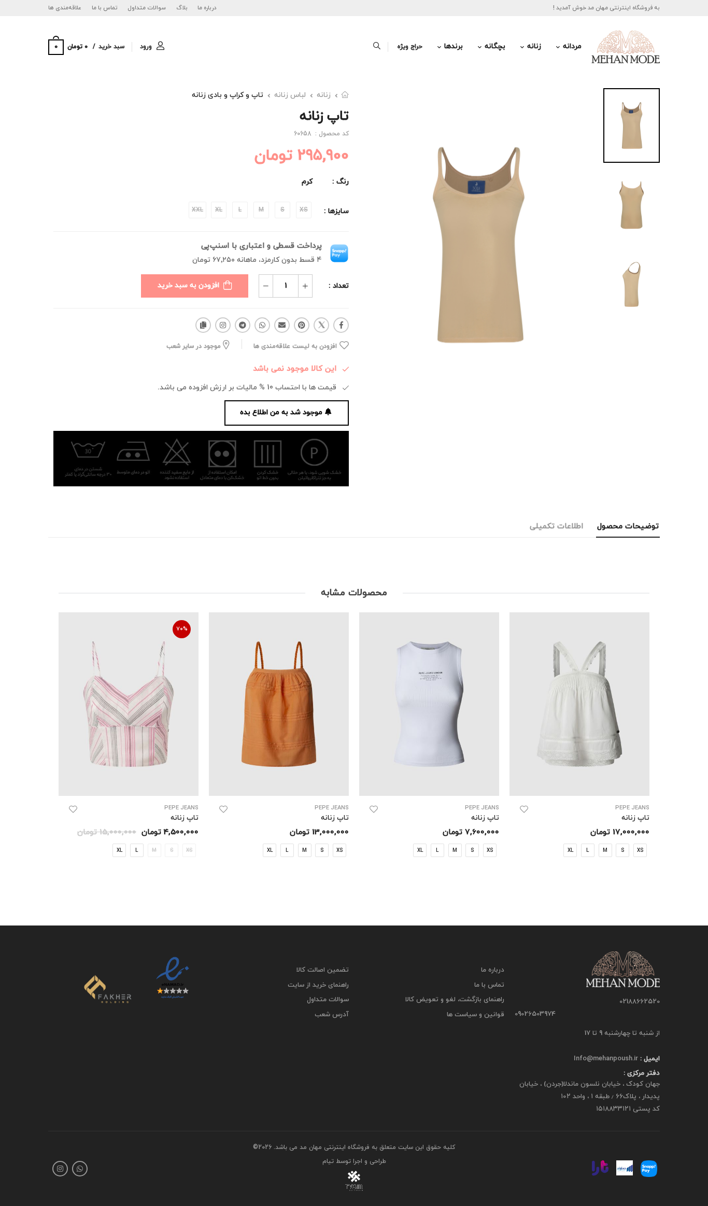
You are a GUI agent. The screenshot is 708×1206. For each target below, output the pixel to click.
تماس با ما (105, 8)
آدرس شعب (332, 1014)
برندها (453, 46)
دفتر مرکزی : (642, 1073)
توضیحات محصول (628, 526)
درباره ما (207, 8)
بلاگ (182, 8)
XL (570, 850)
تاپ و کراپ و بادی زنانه (227, 95)
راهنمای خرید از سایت (318, 985)
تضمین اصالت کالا (322, 970)
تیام (328, 1161)
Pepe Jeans (632, 808)
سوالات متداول (147, 8)
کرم (307, 182)
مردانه (572, 46)
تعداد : (339, 286)
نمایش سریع (579, 783)
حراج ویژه (410, 47)
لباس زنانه (290, 95)
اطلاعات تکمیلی (556, 526)
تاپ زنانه (635, 818)
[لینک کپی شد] (203, 325)
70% (182, 629)
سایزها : (336, 211)
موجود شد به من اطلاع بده (281, 412)
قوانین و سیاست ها (475, 1014)
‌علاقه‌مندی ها (64, 8)
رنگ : (340, 182)
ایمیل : (649, 1058)
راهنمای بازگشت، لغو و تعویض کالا (454, 1000)
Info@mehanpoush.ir (606, 1058)
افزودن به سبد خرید (188, 285)
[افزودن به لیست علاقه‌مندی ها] (524, 809)
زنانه (534, 46)
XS (640, 850)
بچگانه (495, 46)
